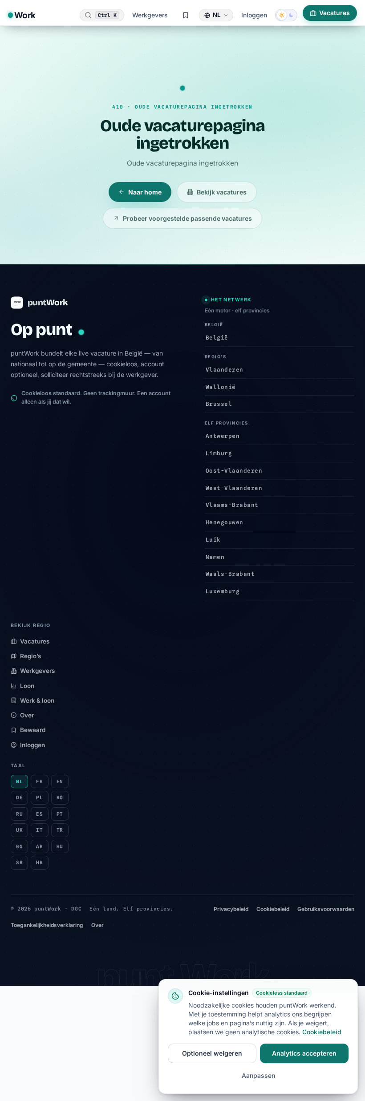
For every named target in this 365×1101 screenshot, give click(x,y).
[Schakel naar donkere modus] (286, 15)
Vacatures (334, 12)
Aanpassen (258, 1075)
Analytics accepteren (304, 1053)
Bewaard (32, 729)
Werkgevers (150, 15)
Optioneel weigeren (212, 1053)
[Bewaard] (185, 15)
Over (27, 715)
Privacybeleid (231, 909)
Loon (27, 685)
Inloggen (254, 15)
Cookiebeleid (272, 909)
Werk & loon (37, 700)
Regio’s (30, 656)
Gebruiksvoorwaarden (325, 909)
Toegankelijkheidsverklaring (47, 925)
